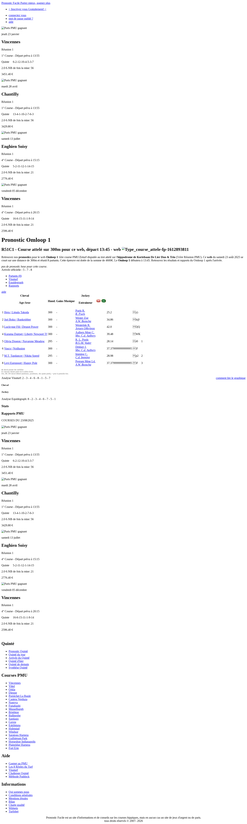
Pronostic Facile (25, 3)
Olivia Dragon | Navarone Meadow (24, 341)
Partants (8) (15, 275)
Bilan (12, 801)
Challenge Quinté (19, 773)
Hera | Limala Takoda (16, 312)
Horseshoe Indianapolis (22, 741)
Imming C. (81, 354)
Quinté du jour (17, 654)
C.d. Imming (82, 357)
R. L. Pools (81, 339)
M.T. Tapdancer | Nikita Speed (21, 355)
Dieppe (13, 692)
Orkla (12, 689)
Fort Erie (14, 748)
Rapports (14, 285)
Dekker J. (80, 346)
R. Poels (80, 313)
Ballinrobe (15, 715)
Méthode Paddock (19, 776)
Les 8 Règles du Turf (21, 766)
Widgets (13, 808)
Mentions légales (18, 798)
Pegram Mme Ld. (85, 361)
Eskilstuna (14, 725)
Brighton (14, 712)
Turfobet (13, 811)
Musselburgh (16, 709)
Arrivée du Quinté (19, 657)
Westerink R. (82, 325)
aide (11, 21)
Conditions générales (21, 795)
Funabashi (14, 705)
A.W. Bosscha (83, 321)
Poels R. (80, 310)
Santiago (14, 718)
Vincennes (15, 682)
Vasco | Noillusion (14, 348)
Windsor (13, 731)
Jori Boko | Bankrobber (17, 319)
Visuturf (13, 279)
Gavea (12, 722)
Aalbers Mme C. (84, 332)
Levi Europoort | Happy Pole (20, 362)
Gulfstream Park (18, 738)
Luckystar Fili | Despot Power (21, 326)
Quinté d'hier (16, 661)
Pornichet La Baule (20, 695)
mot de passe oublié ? (21, 18)
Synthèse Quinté (18, 667)
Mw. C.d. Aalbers (85, 335)
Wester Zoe (81, 317)
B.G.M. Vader (83, 342)
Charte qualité (17, 804)
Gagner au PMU (18, 763)
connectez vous (17, 15)
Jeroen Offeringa (85, 328)
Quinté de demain (19, 664)
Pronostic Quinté (18, 651)
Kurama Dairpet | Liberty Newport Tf (25, 334)
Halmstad (14, 728)
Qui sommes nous (19, 791)
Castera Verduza (18, 699)
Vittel (12, 686)
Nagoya (13, 702)
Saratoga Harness (19, 735)
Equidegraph (16, 282)
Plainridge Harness (19, 744)
